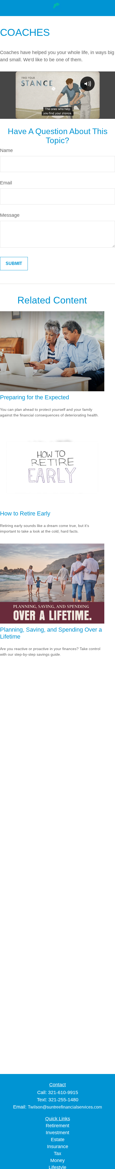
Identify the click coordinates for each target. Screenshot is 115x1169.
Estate (57, 1139)
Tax (57, 1153)
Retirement (57, 1125)
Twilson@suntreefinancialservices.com (65, 1107)
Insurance (57, 1146)
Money (57, 1160)
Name (6, 150)
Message (10, 215)
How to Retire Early (25, 513)
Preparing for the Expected (34, 397)
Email (6, 182)
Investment (57, 1132)
